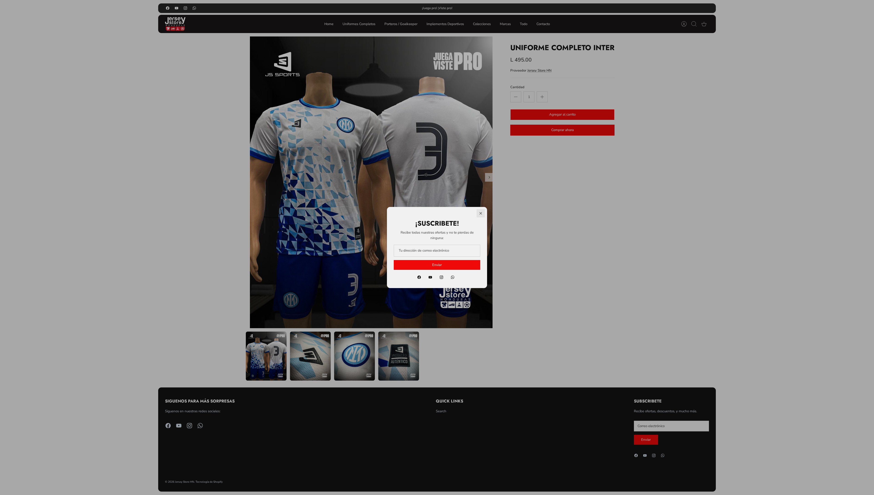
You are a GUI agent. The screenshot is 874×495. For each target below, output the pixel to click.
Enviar (437, 265)
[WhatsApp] (452, 277)
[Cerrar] (481, 213)
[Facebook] (419, 277)
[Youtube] (430, 277)
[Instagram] (441, 277)
